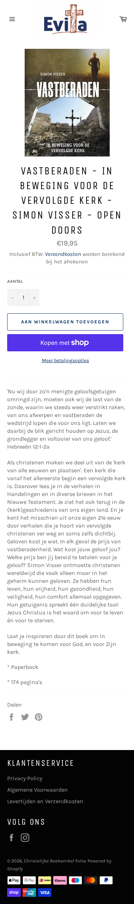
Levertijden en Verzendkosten (45, 801)
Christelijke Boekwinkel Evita (55, 860)
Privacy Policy (24, 778)
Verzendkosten (63, 254)
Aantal (15, 281)
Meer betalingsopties (65, 360)
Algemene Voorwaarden (37, 789)
